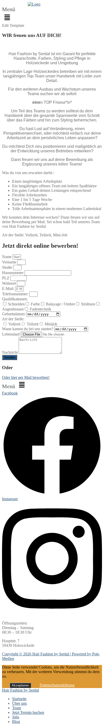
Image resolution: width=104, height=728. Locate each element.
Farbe (35, 304)
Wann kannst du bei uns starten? (28, 329)
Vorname (9, 262)
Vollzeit (14, 324)
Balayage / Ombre (60, 304)
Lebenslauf (11, 334)
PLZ (6, 278)
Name (7, 257)
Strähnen (88, 304)
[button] (11, 15)
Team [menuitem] (16, 708)
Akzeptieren (20, 685)
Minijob (51, 324)
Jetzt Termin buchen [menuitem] (28, 712)
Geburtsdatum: (14, 314)
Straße (7, 267)
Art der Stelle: (13, 319)
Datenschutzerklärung (57, 685)
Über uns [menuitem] (19, 703)
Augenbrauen (13, 309)
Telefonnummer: (15, 294)
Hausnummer (13, 273)
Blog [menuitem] (16, 721)
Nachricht (10, 352)
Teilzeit (32, 324)
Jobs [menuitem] (15, 717)
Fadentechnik (40, 309)
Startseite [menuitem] (19, 699)
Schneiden (16, 304)
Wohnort (9, 283)
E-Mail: (8, 288)
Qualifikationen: (15, 299)
